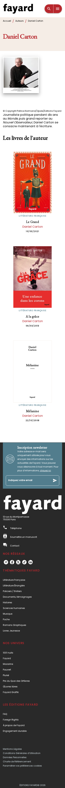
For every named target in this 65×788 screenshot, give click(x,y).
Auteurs (19, 20)
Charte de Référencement (17, 761)
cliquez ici (45, 470)
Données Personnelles (15, 757)
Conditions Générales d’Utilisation (21, 753)
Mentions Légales (12, 749)
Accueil (7, 20)
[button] (32, 580)
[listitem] (6, 562)
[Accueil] (18, 8)
